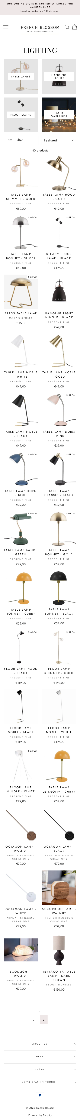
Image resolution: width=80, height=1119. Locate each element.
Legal (40, 1069)
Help (40, 1056)
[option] (40, 7)
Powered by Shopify (40, 1115)
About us (40, 1043)
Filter (19, 140)
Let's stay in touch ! (40, 1082)
